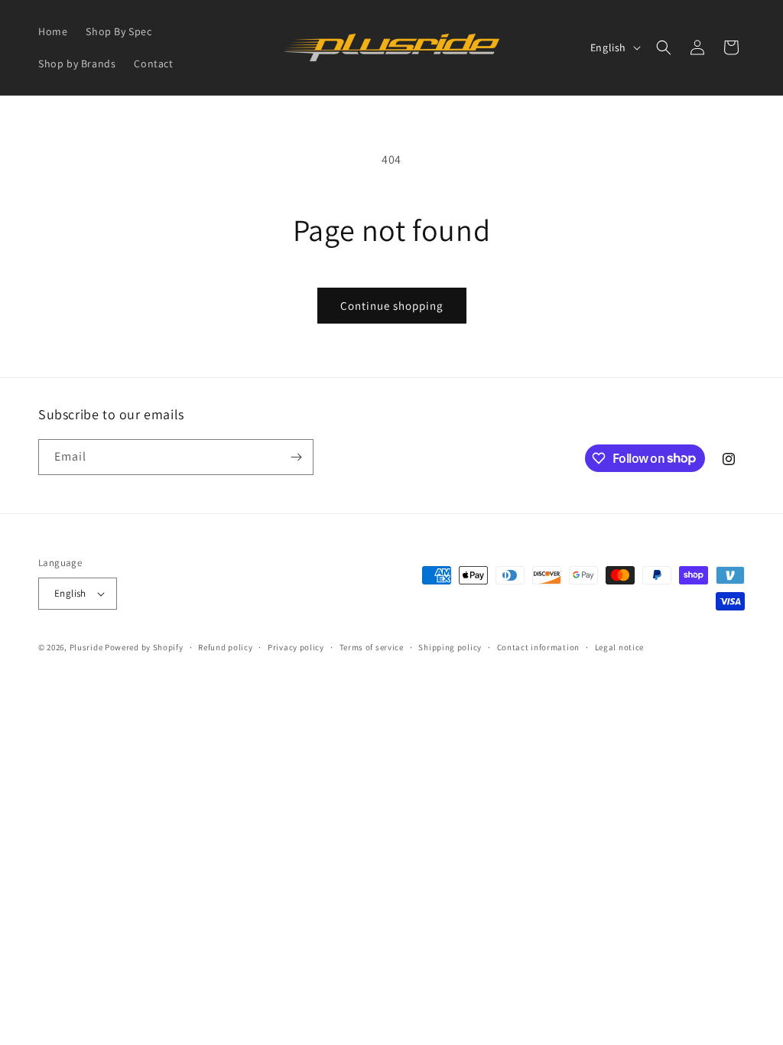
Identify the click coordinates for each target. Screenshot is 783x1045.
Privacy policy (296, 647)
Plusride (86, 647)
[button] (664, 47)
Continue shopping (391, 305)
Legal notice (619, 647)
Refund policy (225, 647)
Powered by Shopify (144, 647)
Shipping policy (450, 647)
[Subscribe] (296, 457)
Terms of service (372, 647)
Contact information (538, 647)
